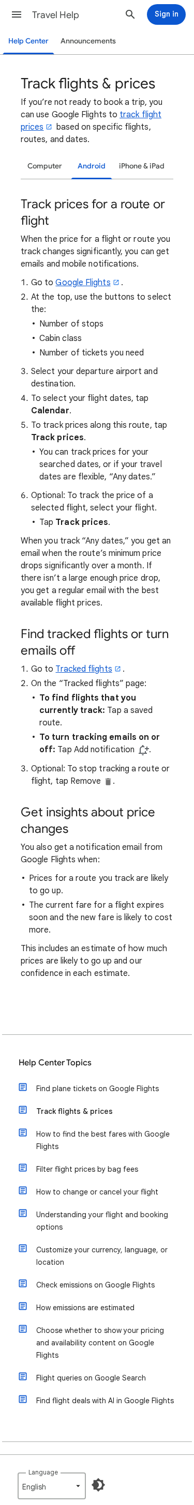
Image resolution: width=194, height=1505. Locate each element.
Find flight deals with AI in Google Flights (105, 1400)
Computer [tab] (44, 166)
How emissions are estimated (85, 1307)
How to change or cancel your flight (97, 1192)
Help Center (28, 41)
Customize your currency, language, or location (102, 1256)
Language (43, 1472)
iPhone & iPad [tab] (142, 166)
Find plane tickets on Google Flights (97, 1088)
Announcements (88, 41)
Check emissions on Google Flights (95, 1285)
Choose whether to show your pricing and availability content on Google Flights (100, 1343)
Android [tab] (92, 166)
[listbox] (52, 1485)
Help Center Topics (55, 1063)
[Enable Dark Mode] (98, 1484)
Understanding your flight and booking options (102, 1221)
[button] (16, 14)
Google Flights (82, 282)
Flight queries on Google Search (91, 1378)
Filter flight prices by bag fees (87, 1169)
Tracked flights (83, 669)
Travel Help (55, 15)
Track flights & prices (74, 1111)
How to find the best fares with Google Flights (103, 1140)
